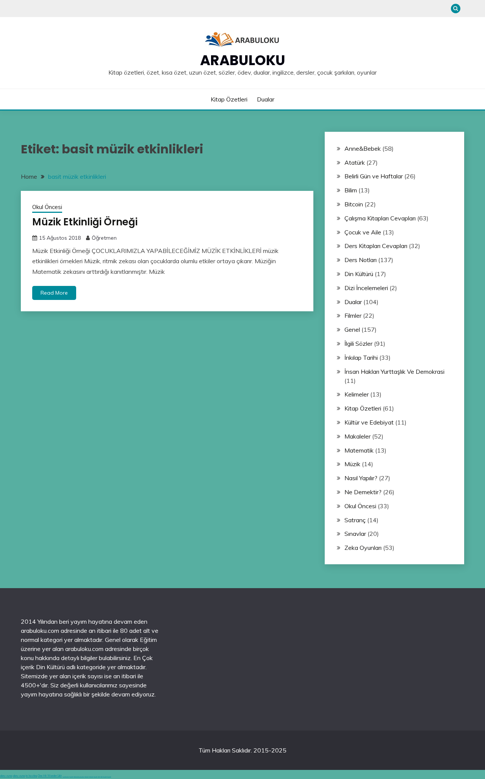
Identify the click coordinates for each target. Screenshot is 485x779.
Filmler (352, 315)
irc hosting (31, 775)
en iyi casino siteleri (66, 776)
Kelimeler (356, 394)
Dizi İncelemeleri (366, 288)
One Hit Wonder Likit (50, 775)
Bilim (350, 190)
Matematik (359, 450)
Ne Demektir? (363, 492)
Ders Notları (360, 260)
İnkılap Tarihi (361, 357)
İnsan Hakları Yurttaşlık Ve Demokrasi (394, 371)
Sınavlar (355, 533)
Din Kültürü (358, 274)
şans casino (95, 776)
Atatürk (354, 162)
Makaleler (357, 436)
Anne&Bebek (362, 148)
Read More (54, 292)
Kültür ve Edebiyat (369, 422)
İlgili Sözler (358, 343)
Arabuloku (242, 60)
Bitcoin (353, 204)
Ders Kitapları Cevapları (375, 246)
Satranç (355, 520)
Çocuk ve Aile (362, 232)
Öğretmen (104, 237)
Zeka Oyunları (363, 547)
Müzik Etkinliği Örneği (85, 222)
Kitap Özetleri (229, 99)
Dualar (265, 99)
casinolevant (86, 776)
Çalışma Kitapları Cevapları (380, 218)
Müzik (352, 464)
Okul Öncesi (47, 207)
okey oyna (6, 775)
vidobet (99, 776)
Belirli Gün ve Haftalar (373, 176)
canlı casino (71, 776)
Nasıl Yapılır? (360, 478)
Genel (352, 329)
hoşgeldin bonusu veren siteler (79, 776)
